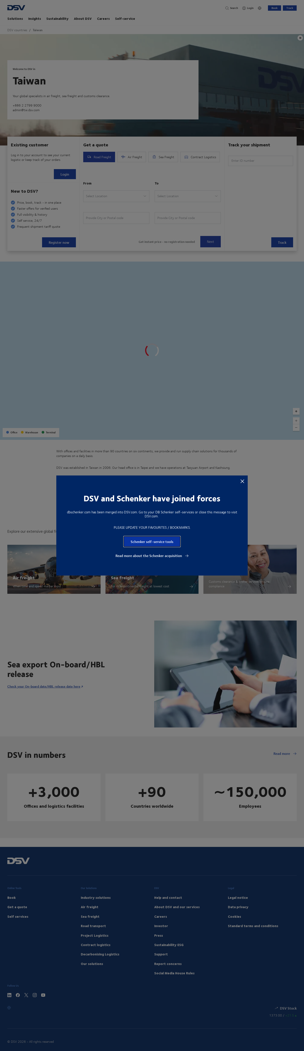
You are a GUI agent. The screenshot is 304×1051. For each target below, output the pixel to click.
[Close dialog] (242, 481)
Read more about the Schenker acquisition (149, 556)
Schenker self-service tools (152, 541)
